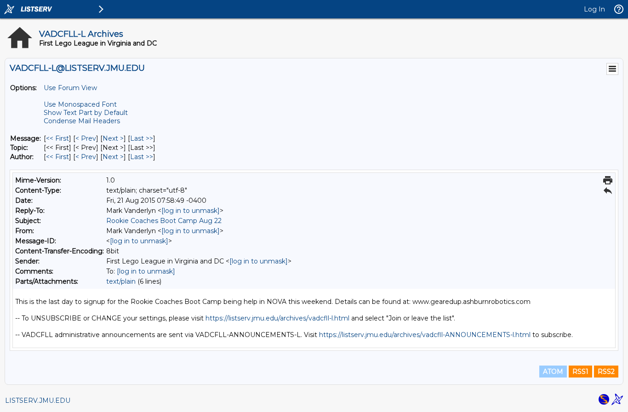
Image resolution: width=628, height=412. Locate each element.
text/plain (121, 281)
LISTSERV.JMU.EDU (37, 400)
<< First (57, 138)
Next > (113, 138)
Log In (594, 9)
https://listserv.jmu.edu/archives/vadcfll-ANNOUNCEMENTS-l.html (425, 335)
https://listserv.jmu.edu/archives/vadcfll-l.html (277, 318)
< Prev (85, 138)
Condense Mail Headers (82, 121)
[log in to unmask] (190, 210)
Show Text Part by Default (86, 113)
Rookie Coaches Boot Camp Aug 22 (164, 221)
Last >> (141, 138)
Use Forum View (70, 88)
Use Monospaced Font (80, 104)
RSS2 (606, 371)
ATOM (553, 371)
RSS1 (580, 371)
